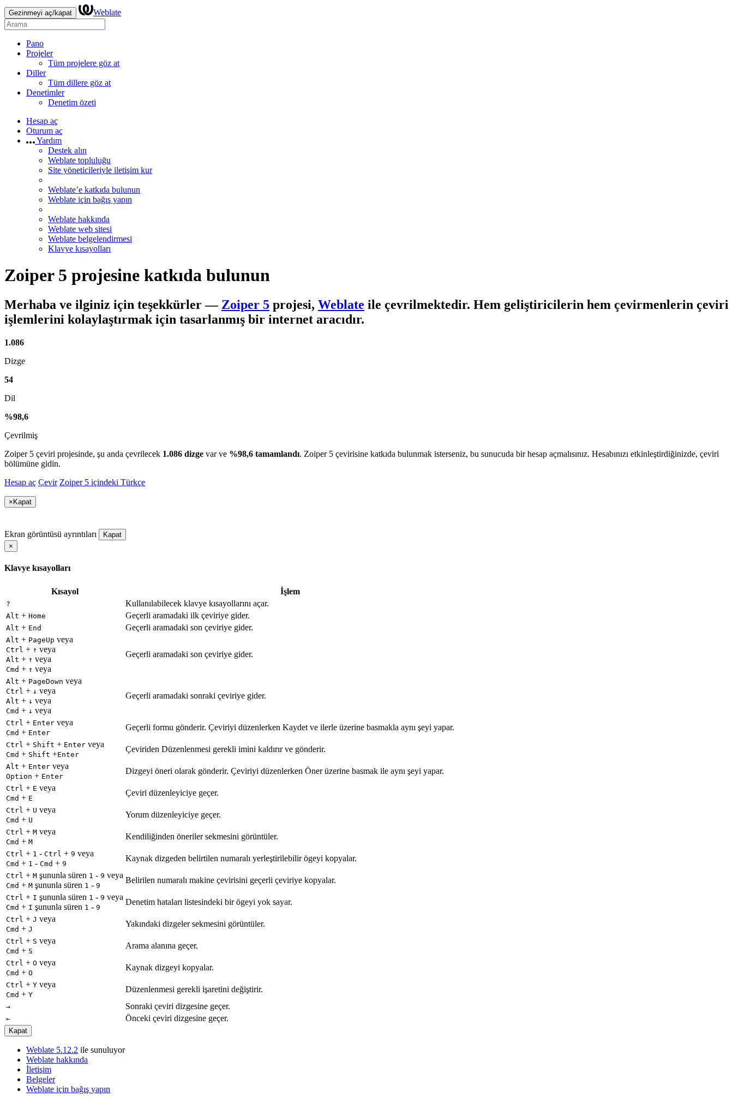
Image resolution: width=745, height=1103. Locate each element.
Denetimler (45, 92)
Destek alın (67, 150)
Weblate (107, 12)
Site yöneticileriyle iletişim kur (100, 170)
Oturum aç (44, 130)
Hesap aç (42, 121)
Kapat (112, 534)
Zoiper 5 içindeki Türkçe (102, 482)
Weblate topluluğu (79, 160)
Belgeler (40, 1079)
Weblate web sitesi (80, 229)
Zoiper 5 (245, 304)
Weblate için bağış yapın (90, 199)
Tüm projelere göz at (83, 63)
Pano (35, 43)
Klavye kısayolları (79, 248)
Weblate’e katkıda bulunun (94, 189)
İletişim (38, 1069)
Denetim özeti (72, 102)
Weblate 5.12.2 (52, 1049)
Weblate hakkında (79, 219)
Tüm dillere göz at (79, 82)
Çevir (47, 482)
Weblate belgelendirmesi (90, 238)
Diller (36, 72)
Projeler (39, 53)
